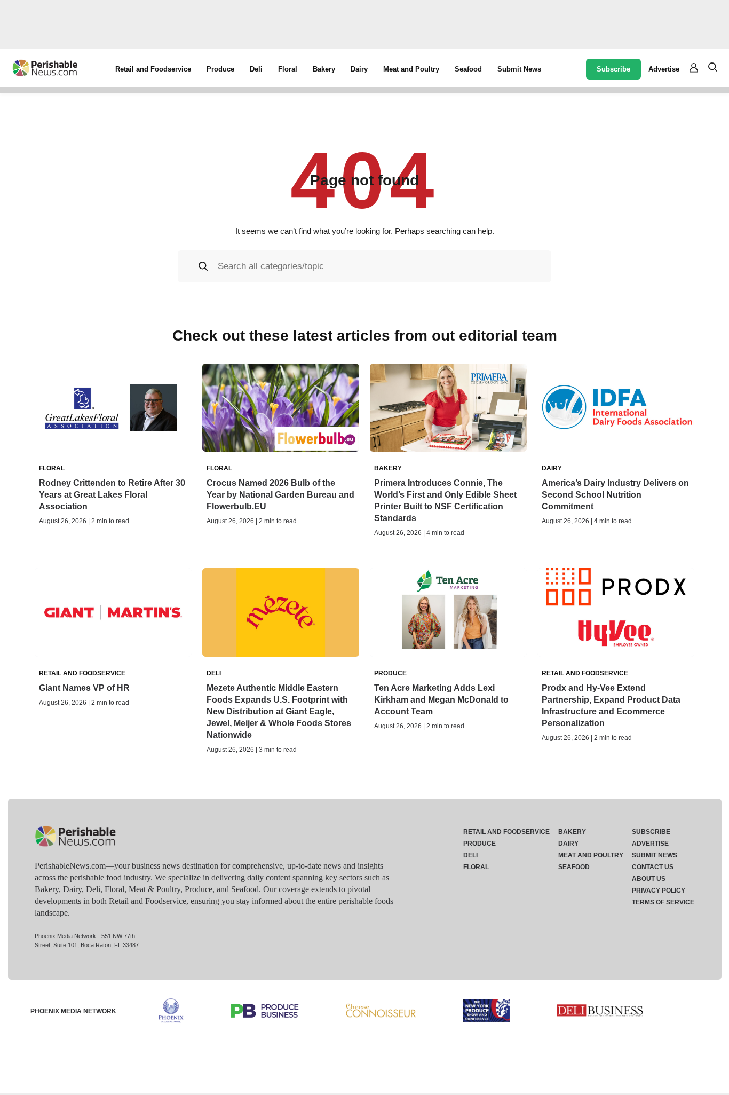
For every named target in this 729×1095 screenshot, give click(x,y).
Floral (287, 69)
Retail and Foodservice (153, 69)
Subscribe (613, 69)
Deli (256, 69)
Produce (220, 69)
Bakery (324, 69)
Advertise (663, 69)
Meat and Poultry (411, 69)
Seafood (468, 69)
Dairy (359, 69)
